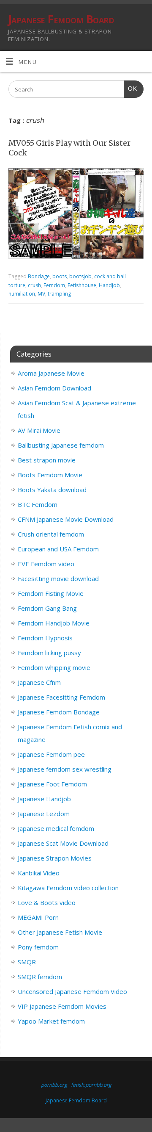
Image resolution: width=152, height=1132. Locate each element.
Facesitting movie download (58, 578)
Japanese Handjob (44, 798)
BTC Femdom (37, 504)
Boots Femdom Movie (50, 475)
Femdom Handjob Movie (54, 623)
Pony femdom (38, 947)
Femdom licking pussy (49, 652)
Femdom (54, 285)
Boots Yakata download (52, 489)
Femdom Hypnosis (45, 638)
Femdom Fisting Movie (51, 593)
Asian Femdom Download (54, 388)
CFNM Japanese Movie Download (66, 519)
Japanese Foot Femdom (52, 784)
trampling (59, 293)
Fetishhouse (82, 285)
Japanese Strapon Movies (55, 858)
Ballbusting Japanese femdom (61, 445)
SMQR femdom (40, 976)
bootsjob (80, 276)
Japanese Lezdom (44, 813)
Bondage (39, 276)
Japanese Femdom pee (51, 754)
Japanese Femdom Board (61, 19)
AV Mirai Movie (39, 430)
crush (34, 285)
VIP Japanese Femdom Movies (62, 1006)
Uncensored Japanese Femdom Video (72, 991)
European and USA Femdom (58, 549)
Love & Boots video (47, 902)
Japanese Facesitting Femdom (61, 697)
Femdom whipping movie (54, 667)
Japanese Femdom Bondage (59, 712)
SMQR (27, 962)
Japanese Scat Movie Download (63, 843)
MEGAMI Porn (38, 917)
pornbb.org (54, 1084)
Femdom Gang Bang (47, 608)
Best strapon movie (47, 460)
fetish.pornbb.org (91, 1084)
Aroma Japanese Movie (51, 373)
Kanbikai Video (39, 873)
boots (59, 276)
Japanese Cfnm (39, 682)
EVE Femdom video (46, 563)
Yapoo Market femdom (51, 1021)
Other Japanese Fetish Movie (60, 932)
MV (41, 293)
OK (130, 88)
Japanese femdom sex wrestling (64, 769)
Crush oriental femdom (51, 534)
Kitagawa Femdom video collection (68, 887)
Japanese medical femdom (56, 828)
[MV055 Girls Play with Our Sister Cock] (76, 215)
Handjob (109, 285)
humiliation (21, 293)
